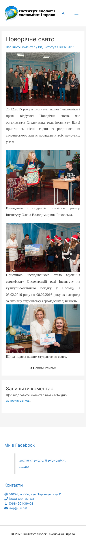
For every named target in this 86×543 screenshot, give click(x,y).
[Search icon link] (63, 13)
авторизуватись (18, 400)
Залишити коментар (20, 47)
